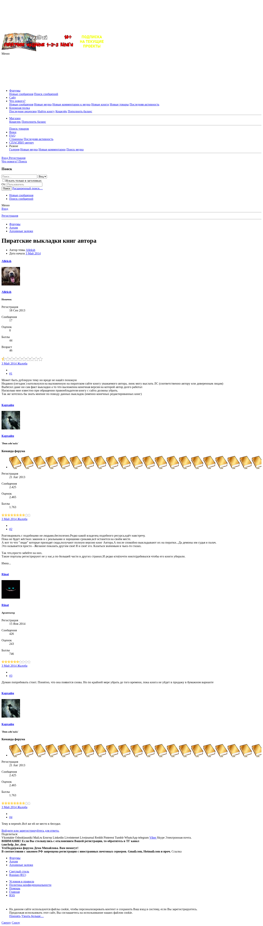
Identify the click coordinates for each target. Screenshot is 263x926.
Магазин (15, 118)
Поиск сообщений (46, 94)
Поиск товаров (19, 128)
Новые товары (119, 104)
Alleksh (30, 250)
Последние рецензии (23, 111)
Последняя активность (144, 104)
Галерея (14, 149)
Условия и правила (21, 881)
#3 (10, 675)
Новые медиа (43, 104)
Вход (5, 208)
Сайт (12, 97)
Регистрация (10, 215)
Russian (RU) (17, 875)
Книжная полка (19, 108)
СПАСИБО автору (21, 142)
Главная (14, 891)
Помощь (14, 888)
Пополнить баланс (80, 111)
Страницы (16, 139)
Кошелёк (61, 111)
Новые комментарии (52, 149)
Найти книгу (46, 111)
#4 (10, 817)
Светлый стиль (19, 871)
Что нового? (17, 101)
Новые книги (100, 104)
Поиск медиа (75, 149)
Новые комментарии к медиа (71, 104)
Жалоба (22, 363)
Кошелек (15, 121)
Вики (12, 132)
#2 (10, 529)
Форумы (14, 90)
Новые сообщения (21, 94)
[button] (6, 53)
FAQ (12, 135)
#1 (10, 373)
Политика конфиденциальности (30, 885)
